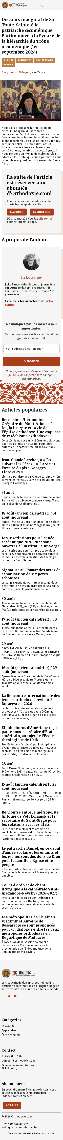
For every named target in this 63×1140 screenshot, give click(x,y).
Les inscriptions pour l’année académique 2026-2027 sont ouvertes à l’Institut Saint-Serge (31, 542)
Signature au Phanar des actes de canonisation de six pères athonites (31, 574)
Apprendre (9, 1030)
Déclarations (44, 60)
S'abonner (16, 212)
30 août (8, 599)
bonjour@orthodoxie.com (18, 1060)
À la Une (8, 60)
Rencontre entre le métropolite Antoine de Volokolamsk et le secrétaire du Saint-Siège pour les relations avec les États (30, 818)
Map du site (48, 1133)
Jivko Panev (31, 277)
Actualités (24, 60)
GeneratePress (31, 1133)
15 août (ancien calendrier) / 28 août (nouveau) (29, 786)
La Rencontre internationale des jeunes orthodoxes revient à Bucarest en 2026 (31, 700)
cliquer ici (45, 218)
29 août (8, 644)
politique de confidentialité (25, 375)
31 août (8, 492)
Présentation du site (15, 1124)
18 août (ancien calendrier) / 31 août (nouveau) (29, 515)
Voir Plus (12, 1105)
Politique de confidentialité (19, 1127)
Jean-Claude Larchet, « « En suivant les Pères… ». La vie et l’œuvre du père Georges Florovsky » (28, 466)
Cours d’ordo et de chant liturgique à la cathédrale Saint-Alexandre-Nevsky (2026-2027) (30, 889)
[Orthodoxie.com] (14, 5)
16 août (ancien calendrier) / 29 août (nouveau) (29, 670)
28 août (8, 764)
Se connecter (41, 212)
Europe (8, 64)
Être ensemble (11, 1035)
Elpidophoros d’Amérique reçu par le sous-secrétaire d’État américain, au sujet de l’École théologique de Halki (29, 734)
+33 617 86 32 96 (12, 1056)
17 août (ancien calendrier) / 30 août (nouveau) (29, 621)
